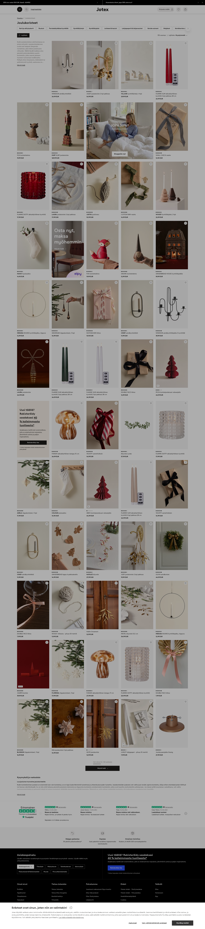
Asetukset (133, 923)
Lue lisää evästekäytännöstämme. (71, 917)
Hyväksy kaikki (182, 923)
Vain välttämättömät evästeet (154, 923)
